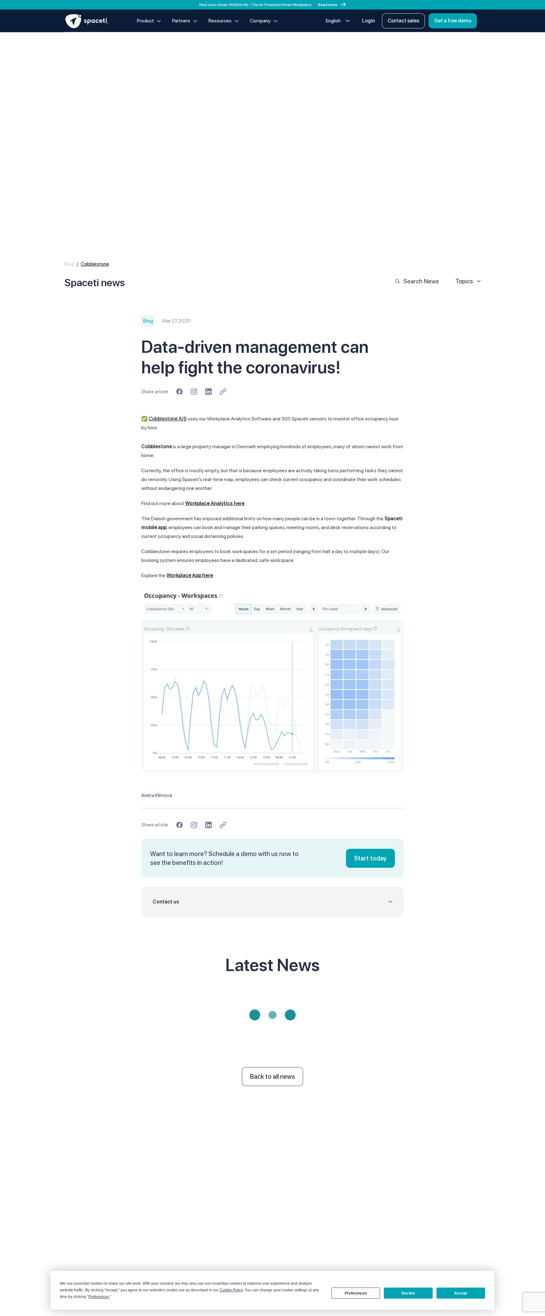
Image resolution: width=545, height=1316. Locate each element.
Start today (370, 858)
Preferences (356, 1293)
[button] (272, 902)
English (333, 21)
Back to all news (272, 1076)
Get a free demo (452, 21)
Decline (408, 1293)
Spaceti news (94, 283)
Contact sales (403, 21)
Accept (460, 1293)
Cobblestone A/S (168, 419)
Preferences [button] (98, 1297)
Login (368, 21)
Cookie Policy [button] (231, 1290)
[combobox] (338, 21)
